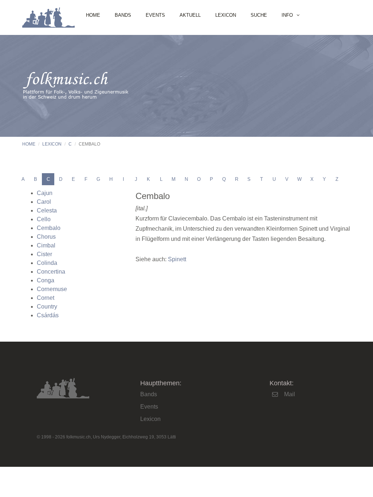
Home (93, 15)
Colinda (47, 263)
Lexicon (225, 15)
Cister (44, 254)
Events (155, 15)
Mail (289, 394)
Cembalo (48, 228)
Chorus (46, 237)
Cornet (45, 298)
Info (287, 15)
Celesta (47, 210)
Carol (44, 202)
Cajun (44, 193)
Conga (45, 280)
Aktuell (190, 15)
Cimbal (46, 245)
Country (47, 306)
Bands (123, 15)
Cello (44, 219)
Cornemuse (52, 289)
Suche (259, 15)
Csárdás (48, 315)
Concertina (51, 272)
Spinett (177, 259)
